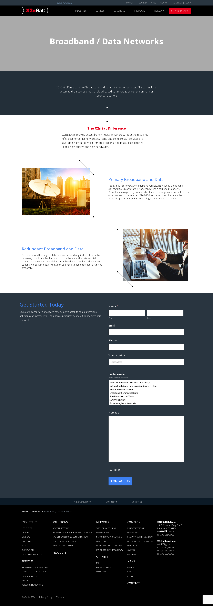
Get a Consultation (180, 11)
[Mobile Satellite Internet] (146, 389)
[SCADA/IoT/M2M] (146, 399)
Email (113, 325)
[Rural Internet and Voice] (146, 396)
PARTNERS (131, 554)
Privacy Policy (45, 597)
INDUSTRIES (81, 10)
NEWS (153, 2)
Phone (114, 340)
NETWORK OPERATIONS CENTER (109, 537)
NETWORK (159, 10)
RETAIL (24, 545)
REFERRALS (177, 2)
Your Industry (117, 355)
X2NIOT (25, 580)
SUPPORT (130, 2)
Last (149, 318)
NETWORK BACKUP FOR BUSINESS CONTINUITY (72, 532)
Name (113, 306)
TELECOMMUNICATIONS (31, 554)
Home (25, 511)
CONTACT (164, 2)
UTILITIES (25, 532)
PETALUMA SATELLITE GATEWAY (109, 545)
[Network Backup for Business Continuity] (146, 382)
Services (36, 511)
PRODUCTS (139, 10)
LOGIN (188, 2)
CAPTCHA (114, 470)
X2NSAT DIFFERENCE (135, 528)
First (110, 318)
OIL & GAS (26, 537)
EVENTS (130, 567)
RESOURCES (101, 571)
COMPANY (143, 2)
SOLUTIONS (119, 10)
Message (114, 412)
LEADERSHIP (132, 545)
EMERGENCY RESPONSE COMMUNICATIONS (70, 537)
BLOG (129, 571)
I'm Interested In (119, 374)
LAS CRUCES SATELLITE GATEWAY (109, 550)
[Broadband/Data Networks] (146, 403)
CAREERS (131, 550)
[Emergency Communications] (146, 393)
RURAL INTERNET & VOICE (62, 545)
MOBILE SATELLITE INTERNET (64, 541)
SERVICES (100, 10)
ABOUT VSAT (101, 541)
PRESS (130, 576)
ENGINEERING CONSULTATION (34, 571)
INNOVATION (132, 532)
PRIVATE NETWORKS (30, 576)
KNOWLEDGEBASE (103, 567)
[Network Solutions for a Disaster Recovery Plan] (146, 386)
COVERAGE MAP (102, 532)
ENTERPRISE (27, 541)
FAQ (98, 563)
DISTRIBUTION (28, 550)
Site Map (60, 597)
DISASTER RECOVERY (60, 528)
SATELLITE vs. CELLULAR (106, 528)
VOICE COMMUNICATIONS (32, 585)
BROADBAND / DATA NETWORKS (35, 567)
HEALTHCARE (27, 528)
